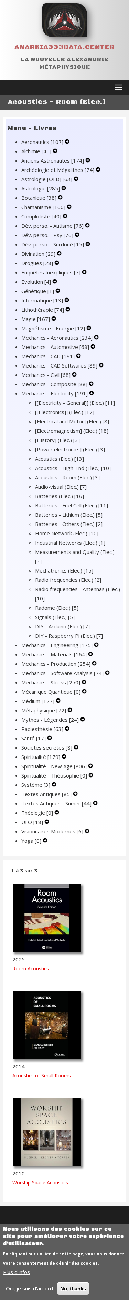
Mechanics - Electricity (54, 393)
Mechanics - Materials (54, 654)
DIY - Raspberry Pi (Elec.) (69, 635)
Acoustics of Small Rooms (41, 1075)
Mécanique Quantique (50, 691)
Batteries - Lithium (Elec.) (69, 514)
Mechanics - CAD (48, 356)
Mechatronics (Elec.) (64, 570)
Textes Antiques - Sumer (56, 803)
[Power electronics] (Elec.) (70, 449)
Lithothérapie (42, 309)
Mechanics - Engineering (57, 645)
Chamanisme (43, 207)
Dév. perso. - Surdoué (52, 244)
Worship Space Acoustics (40, 1182)
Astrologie (40, 188)
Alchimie (36, 151)
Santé (33, 738)
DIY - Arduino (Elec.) (62, 626)
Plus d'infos (16, 1272)
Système (35, 784)
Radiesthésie (42, 728)
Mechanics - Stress (50, 682)
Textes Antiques (46, 794)
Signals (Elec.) (55, 617)
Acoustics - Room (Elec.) (67, 477)
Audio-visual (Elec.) (61, 486)
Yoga (31, 840)
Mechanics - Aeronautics (57, 337)
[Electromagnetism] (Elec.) (71, 430)
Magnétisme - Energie (53, 328)
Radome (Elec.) (56, 607)
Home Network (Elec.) (66, 533)
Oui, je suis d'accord (29, 1288)
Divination (38, 253)
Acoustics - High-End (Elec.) (73, 468)
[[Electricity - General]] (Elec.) (75, 402)
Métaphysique (43, 710)
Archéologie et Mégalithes (57, 169)
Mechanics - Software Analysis (62, 672)
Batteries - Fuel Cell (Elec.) (71, 505)
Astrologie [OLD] (46, 179)
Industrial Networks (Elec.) (70, 542)
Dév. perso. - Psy (47, 235)
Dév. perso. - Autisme (52, 225)
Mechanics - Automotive (55, 346)
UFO (32, 822)
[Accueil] (65, 20)
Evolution (36, 281)
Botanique (38, 197)
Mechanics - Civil (46, 374)
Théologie (37, 812)
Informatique (42, 300)
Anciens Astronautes (52, 160)
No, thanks (73, 1288)
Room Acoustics (30, 968)
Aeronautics (42, 141)
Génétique (37, 290)
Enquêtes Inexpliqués (50, 272)
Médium (37, 700)
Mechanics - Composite (54, 384)
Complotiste (41, 216)
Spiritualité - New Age (54, 766)
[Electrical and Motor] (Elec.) (72, 421)
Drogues (37, 263)
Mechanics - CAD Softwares (59, 365)
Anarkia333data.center (64, 47)
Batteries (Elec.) (59, 495)
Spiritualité (40, 756)
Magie (35, 318)
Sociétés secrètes (46, 747)
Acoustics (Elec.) (59, 458)
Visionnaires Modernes (52, 831)
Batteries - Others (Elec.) (69, 523)
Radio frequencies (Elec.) (68, 579)
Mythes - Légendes (50, 719)
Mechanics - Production (55, 663)
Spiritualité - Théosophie (54, 775)
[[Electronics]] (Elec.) (64, 412)
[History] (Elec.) (57, 440)
